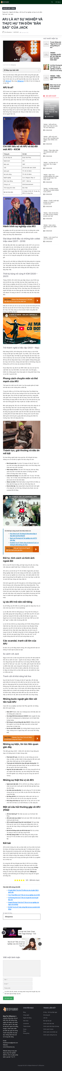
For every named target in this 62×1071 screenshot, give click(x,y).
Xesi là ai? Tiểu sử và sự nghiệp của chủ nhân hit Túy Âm (16, 944)
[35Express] (5, 2)
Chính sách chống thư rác (50, 1035)
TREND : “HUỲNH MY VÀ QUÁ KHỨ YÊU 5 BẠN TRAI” (50, 164)
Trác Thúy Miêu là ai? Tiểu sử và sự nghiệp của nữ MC (24, 895)
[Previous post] (3, 932)
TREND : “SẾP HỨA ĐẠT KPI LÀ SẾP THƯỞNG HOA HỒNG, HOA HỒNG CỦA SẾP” (51, 139)
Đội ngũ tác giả (47, 1020)
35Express (20, 81)
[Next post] (40, 944)
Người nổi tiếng (9, 8)
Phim (24, 1031)
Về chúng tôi (46, 1015)
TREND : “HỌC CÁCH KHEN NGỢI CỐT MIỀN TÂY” (49, 226)
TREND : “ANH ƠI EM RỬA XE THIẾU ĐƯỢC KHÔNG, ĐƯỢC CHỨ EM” (50, 214)
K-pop (24, 1029)
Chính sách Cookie (48, 1029)
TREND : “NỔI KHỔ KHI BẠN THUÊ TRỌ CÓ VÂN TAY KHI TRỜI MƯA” (50, 126)
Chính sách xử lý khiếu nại (50, 1032)
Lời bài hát (26, 1023)
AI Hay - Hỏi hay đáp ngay (50, 1012)
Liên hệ (45, 1018)
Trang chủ (5, 12)
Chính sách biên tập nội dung (51, 1026)
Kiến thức (25, 1020)
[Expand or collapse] (39, 70)
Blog (24, 1012)
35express (9, 32)
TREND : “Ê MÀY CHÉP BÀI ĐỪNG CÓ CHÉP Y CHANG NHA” (51, 202)
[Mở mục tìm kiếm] (52, 2)
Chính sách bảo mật (48, 1023)
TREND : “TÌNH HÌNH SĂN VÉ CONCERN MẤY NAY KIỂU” (50, 152)
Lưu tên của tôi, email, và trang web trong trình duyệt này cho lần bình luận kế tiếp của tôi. (22, 992)
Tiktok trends (26, 1026)
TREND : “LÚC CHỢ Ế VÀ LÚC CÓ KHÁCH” (50, 238)
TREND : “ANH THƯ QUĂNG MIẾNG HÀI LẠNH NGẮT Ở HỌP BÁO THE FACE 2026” (50, 177)
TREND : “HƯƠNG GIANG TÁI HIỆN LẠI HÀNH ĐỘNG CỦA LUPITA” (51, 190)
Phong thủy (26, 1033)
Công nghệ (26, 1015)
